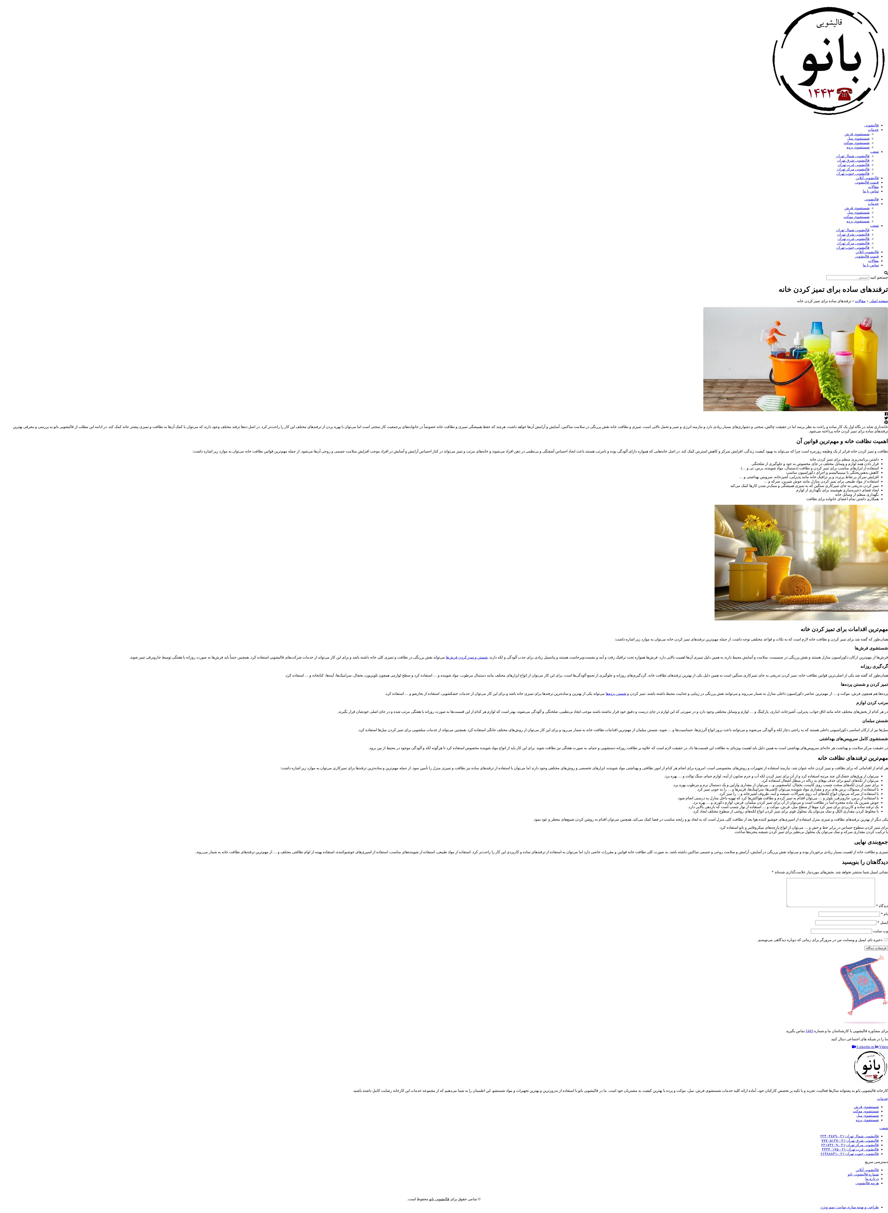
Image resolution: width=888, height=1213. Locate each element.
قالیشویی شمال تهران (853, 156)
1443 (809, 1031)
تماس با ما (871, 191)
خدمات (873, 130)
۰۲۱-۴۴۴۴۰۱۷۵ (834, 1149)
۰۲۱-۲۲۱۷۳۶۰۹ (833, 1145)
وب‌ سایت (880, 931)
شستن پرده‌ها (616, 694)
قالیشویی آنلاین (867, 178)
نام (884, 914)
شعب (874, 152)
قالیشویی (871, 125)
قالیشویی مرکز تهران (853, 169)
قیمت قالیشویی (867, 182)
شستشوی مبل (858, 138)
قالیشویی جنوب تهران (853, 173)
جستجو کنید (879, 277)
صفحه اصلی (878, 301)
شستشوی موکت (857, 143)
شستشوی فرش (857, 134)
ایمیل (882, 922)
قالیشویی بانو (439, 1199)
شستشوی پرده (858, 147)
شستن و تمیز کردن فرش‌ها (467, 657)
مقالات (873, 187)
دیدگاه (882, 906)
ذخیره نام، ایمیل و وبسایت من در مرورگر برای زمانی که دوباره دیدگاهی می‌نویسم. (819, 940)
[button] (444, 273)
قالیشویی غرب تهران (854, 165)
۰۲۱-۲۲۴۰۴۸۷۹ (832, 1136)
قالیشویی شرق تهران (853, 160)
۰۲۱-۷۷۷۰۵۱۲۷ (833, 1140)
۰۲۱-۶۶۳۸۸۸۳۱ (832, 1154)
